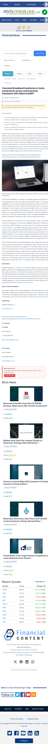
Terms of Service (16, 719)
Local (17, 20)
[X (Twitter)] (15, 662)
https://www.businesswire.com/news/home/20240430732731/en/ (21, 157)
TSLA (4, 622)
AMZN (5, 589)
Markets (8, 74)
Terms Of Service (25, 655)
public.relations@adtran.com (10, 339)
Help (27, 709)
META (4, 608)
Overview (7, 79)
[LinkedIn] (26, 662)
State (24, 20)
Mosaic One (22, 221)
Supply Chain (12, 455)
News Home (7, 20)
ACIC (10, 496)
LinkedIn (26, 282)
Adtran (21, 282)
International (31, 79)
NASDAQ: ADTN (21, 267)
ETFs (29, 74)
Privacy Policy (39, 652)
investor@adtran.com (8, 361)
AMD (4, 597)
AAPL (4, 593)
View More (39, 582)
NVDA (5, 615)
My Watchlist (26, 60)
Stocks (19, 74)
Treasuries (7, 83)
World (42, 20)
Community (31, 4)
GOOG (5, 604)
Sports (17, 4)
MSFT (4, 611)
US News (33, 20)
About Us (8, 709)
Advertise (18, 709)
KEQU (10, 418)
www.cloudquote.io (24, 647)
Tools (40, 74)
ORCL (4, 618)
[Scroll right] (46, 4)
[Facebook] (21, 662)
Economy (11, 570)
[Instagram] (32, 662)
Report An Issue (37, 709)
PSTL (10, 574)
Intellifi (43, 133)
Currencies (21, 79)
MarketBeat (9, 414)
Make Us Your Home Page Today (16, 687)
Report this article (9, 375)
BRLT (10, 459)
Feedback (24, 741)
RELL (10, 533)
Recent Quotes (9, 60)
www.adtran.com (7, 308)
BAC (4, 600)
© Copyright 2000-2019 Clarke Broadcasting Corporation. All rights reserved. (24, 724)
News (5, 4)
